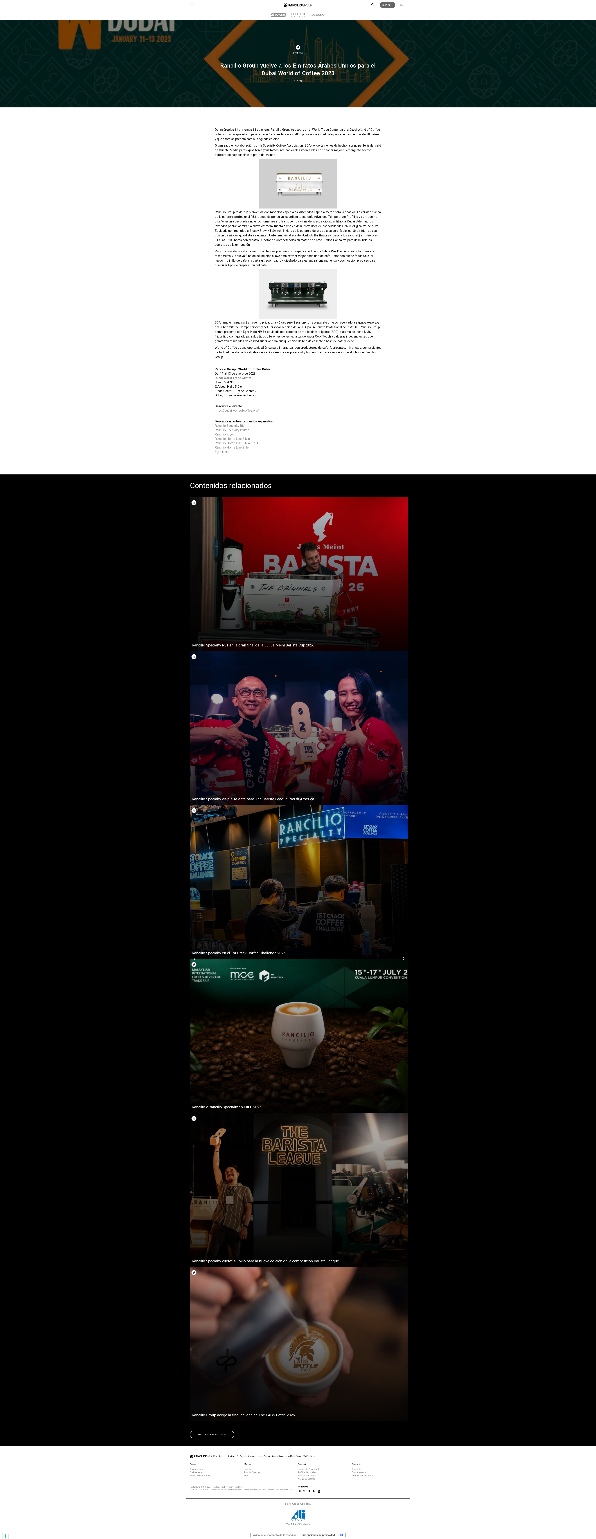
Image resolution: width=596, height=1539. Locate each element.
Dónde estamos (360, 1472)
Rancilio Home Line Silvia (232, 439)
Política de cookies (307, 1472)
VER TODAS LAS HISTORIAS (212, 1434)
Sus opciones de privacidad (318, 1535)
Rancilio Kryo (224, 434)
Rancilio (248, 1469)
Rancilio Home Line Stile (232, 447)
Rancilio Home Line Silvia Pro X (236, 443)
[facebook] (314, 1491)
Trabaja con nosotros (362, 1475)
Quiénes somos (197, 1469)
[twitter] (304, 1491)
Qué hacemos (197, 1472)
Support (387, 5)
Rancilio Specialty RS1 (230, 426)
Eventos (298, 53)
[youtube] (319, 1491)
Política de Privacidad (308, 1469)
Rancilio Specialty (252, 1472)
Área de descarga (306, 1479)
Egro (246, 1475)
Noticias (231, 1456)
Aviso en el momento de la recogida (274, 1535)
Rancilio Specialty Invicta (232, 430)
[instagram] (299, 1491)
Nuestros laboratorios (200, 1475)
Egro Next (222, 452)
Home (221, 1456)
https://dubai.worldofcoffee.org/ (237, 410)
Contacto (356, 1469)
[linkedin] (309, 1491)
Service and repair (307, 1475)
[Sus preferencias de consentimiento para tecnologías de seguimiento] (5, 1536)
